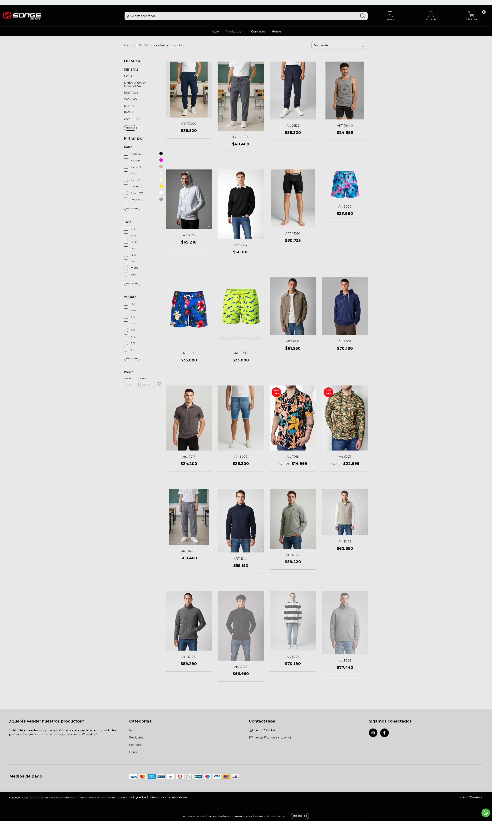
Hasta (143, 378)
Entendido (300, 816)
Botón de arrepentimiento (169, 797)
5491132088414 (265, 730)
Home (276, 31)
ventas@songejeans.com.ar (273, 737)
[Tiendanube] (471, 797)
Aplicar (159, 385)
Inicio (215, 31)
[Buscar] (362, 16)
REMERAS (131, 69)
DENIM (129, 106)
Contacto (258, 31)
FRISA (128, 76)
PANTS (128, 112)
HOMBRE (142, 45)
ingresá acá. (141, 797)
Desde (127, 378)
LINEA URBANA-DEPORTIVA (135, 84)
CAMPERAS (132, 119)
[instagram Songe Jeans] (6, 2)
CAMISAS (130, 99)
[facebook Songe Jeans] (11, 2)
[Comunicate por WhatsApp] (485, 812)
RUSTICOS (131, 92)
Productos (234, 31)
